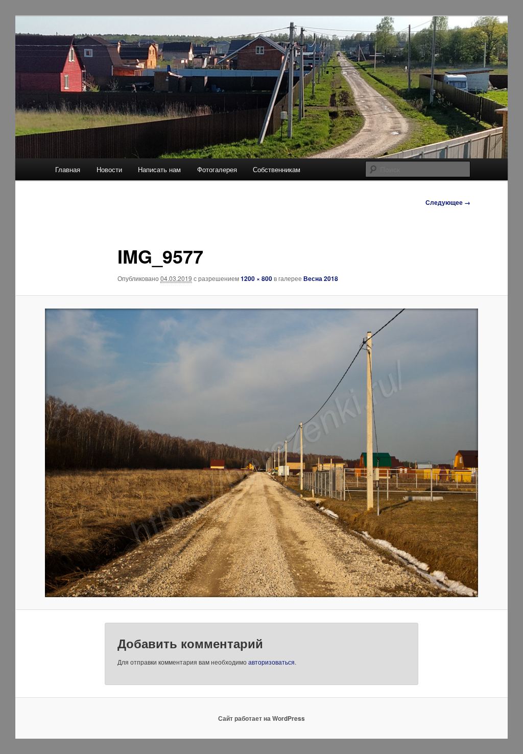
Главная (67, 169)
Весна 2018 (320, 278)
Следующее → (447, 202)
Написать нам (159, 169)
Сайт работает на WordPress (261, 718)
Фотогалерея (217, 169)
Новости (109, 169)
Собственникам (276, 169)
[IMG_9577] (261, 453)
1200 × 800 (256, 278)
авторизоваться (271, 661)
